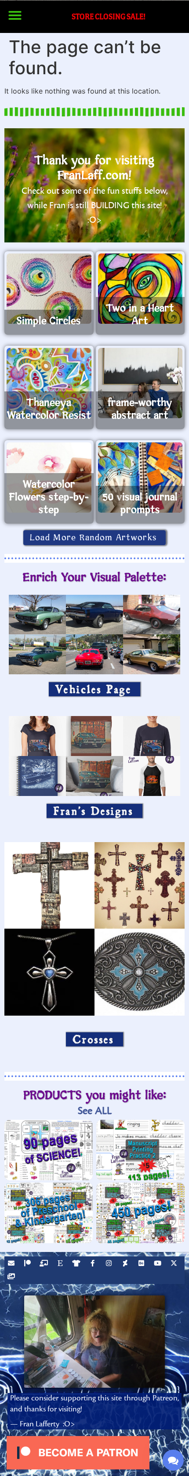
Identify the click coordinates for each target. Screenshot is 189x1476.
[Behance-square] (142, 1264)
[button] (14, 15)
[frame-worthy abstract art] (140, 383)
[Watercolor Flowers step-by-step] (49, 477)
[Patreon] (28, 1264)
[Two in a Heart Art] (140, 288)
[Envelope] (12, 1264)
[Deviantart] (126, 1264)
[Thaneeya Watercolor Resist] (49, 383)
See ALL (95, 1111)
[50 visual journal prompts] (140, 477)
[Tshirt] (77, 1264)
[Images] (12, 1277)
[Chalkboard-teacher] (44, 1264)
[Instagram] (109, 1264)
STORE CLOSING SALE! (108, 16)
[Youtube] (158, 1264)
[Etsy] (61, 1264)
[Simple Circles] (49, 288)
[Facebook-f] (93, 1264)
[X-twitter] (175, 1264)
